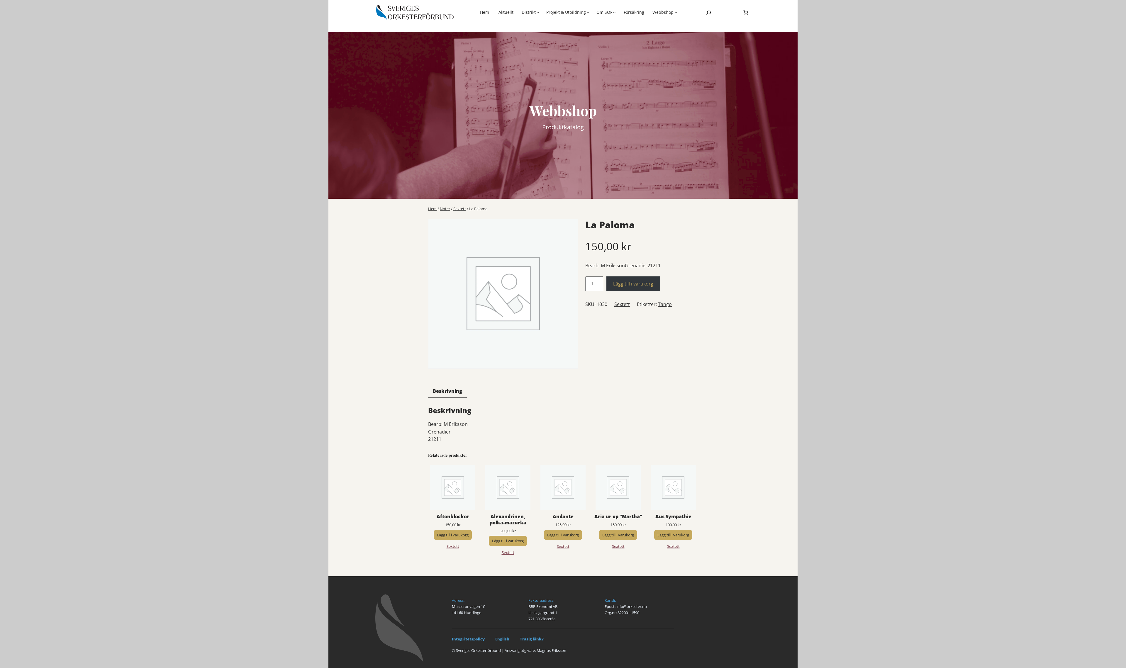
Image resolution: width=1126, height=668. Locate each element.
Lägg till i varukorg (633, 284)
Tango (665, 304)
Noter (445, 208)
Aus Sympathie (673, 517)
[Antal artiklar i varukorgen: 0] (746, 12)
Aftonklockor (453, 517)
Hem (484, 12)
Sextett (459, 208)
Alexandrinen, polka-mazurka (508, 520)
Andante (563, 517)
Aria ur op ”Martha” (618, 517)
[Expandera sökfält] (709, 13)
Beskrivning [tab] (447, 391)
